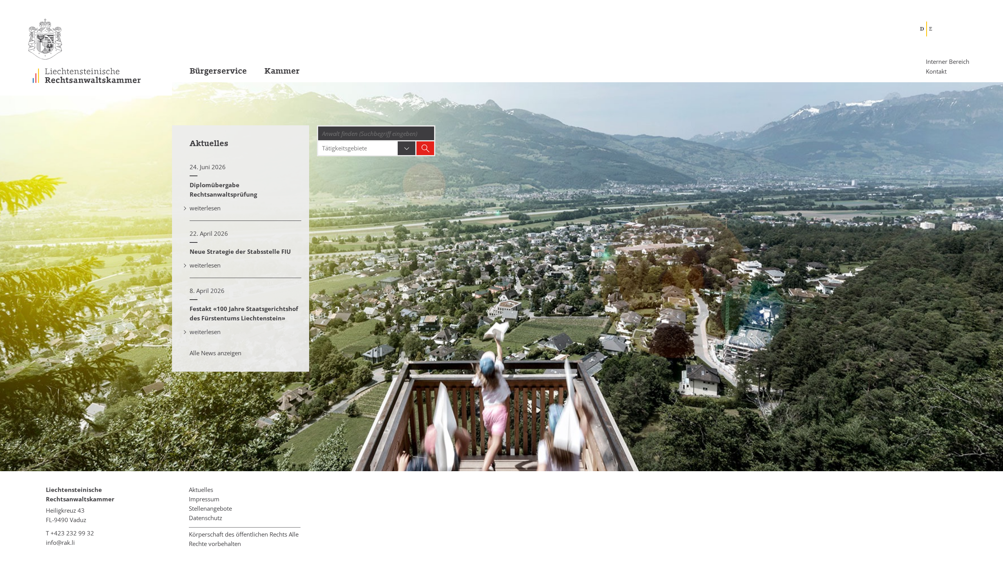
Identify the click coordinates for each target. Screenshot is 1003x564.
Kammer (282, 71)
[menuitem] (209, 73)
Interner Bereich (947, 62)
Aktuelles (201, 490)
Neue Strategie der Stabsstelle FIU (240, 251)
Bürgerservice (218, 71)
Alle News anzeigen (215, 353)
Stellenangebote (210, 508)
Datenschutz (205, 518)
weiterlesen (205, 208)
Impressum (204, 499)
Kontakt (936, 70)
